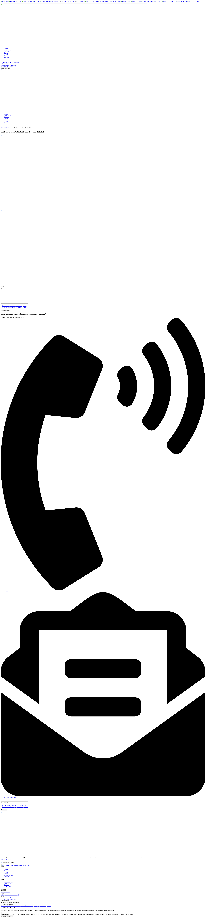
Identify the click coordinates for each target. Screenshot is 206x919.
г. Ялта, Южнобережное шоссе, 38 (10, 895)
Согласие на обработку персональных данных (15, 307)
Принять (10, 916)
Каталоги (6, 51)
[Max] (2, 60)
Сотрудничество (8, 886)
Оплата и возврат (8, 875)
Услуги (6, 54)
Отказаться (4, 916)
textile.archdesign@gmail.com (8, 797)
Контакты (6, 57)
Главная (6, 48)
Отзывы (6, 55)
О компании (7, 50)
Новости (6, 885)
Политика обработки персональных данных (14, 306)
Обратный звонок (5, 68)
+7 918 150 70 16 (5, 591)
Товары (6, 53)
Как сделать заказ (8, 882)
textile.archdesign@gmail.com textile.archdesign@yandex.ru (8, 898)
